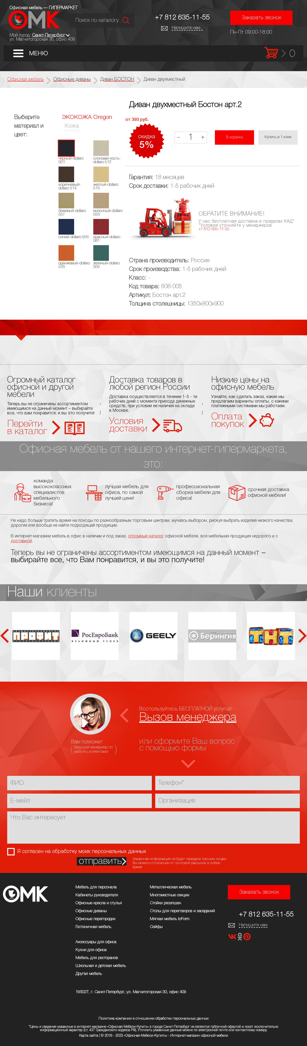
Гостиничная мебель (93, 927)
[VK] (232, 938)
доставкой (21, 541)
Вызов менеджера (187, 717)
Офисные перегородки (95, 919)
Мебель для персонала (96, 887)
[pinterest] (247, 938)
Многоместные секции (169, 895)
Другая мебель (89, 974)
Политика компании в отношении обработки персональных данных (154, 1018)
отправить (100, 861)
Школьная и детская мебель (101, 966)
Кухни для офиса (91, 950)
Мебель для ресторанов (97, 958)
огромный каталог (146, 536)
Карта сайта (88, 1035)
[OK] (240, 938)
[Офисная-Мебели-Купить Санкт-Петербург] (34, 28)
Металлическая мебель (171, 887)
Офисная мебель (25, 79)
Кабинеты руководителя (97, 895)
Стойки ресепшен (165, 903)
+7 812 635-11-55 (182, 18)
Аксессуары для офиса (96, 942)
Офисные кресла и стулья (99, 903)
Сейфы (156, 927)
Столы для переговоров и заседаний (182, 911)
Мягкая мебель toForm (169, 919)
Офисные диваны (91, 911)
